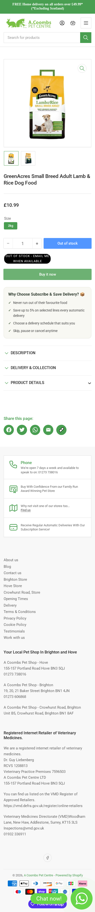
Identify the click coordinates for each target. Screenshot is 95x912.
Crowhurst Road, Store (22, 592)
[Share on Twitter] (22, 430)
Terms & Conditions (20, 612)
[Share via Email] (48, 430)
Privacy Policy (15, 618)
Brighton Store (15, 579)
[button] (27, 258)
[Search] (85, 37)
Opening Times (16, 599)
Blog (7, 566)
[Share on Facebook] (9, 430)
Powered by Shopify (69, 875)
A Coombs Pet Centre (38, 875)
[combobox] (47, 37)
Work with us (14, 637)
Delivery (10, 605)
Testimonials (14, 631)
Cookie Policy (15, 624)
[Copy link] (61, 430)
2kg (10, 226)
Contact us (12, 573)
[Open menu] (86, 23)
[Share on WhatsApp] (35, 430)
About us (11, 560)
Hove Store (13, 586)
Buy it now (47, 274)
